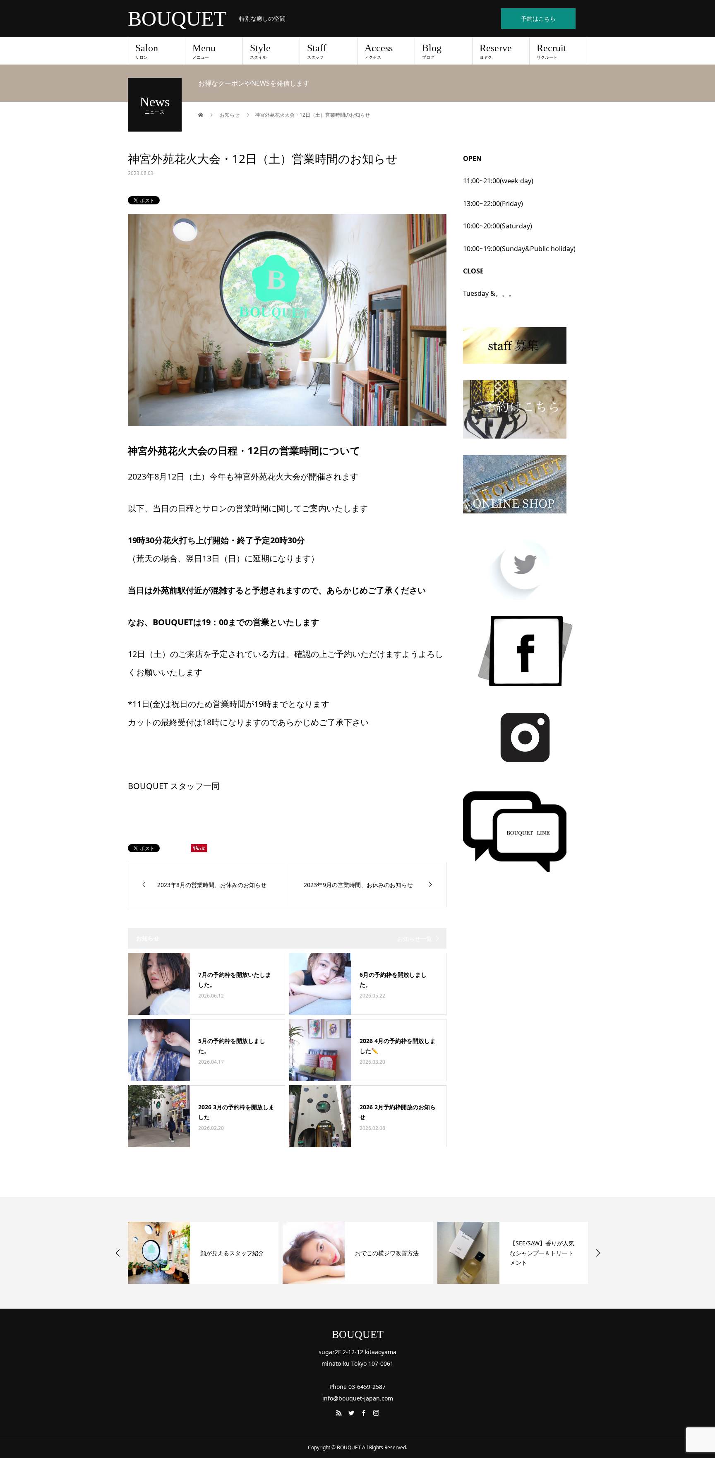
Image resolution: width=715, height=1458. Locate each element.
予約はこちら (538, 18)
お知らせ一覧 (414, 938)
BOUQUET (177, 18)
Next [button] (598, 1253)
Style (260, 51)
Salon (146, 51)
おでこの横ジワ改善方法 (387, 1253)
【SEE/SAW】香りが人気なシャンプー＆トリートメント (542, 1253)
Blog (431, 51)
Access (379, 51)
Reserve (496, 51)
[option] (203, 1253)
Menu (204, 51)
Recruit (551, 51)
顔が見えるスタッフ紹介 (232, 1253)
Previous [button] (118, 1253)
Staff (316, 51)
